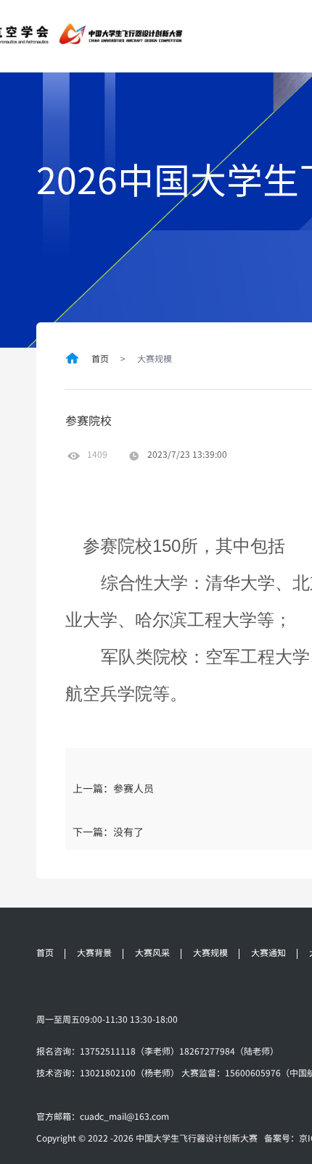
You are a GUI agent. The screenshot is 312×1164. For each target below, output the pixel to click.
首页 (100, 358)
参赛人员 (133, 788)
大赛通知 (268, 952)
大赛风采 (152, 952)
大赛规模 (210, 952)
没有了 (128, 831)
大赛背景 (94, 952)
